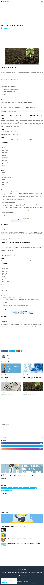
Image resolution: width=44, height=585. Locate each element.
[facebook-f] (19, 576)
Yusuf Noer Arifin (10, 355)
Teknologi (15, 488)
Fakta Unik (4, 490)
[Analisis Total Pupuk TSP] (33, 386)
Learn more (10, 580)
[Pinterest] (19, 351)
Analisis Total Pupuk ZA (11, 111)
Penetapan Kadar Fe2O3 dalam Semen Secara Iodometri (10, 376)
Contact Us (34, 583)
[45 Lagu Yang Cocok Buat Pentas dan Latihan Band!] (22, 518)
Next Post (41, 437)
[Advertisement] (22, 12)
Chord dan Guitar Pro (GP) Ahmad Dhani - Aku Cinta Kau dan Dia (19, 528)
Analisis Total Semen (6, 394)
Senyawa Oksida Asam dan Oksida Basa (15, 533)
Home (2, 22)
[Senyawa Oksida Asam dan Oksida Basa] (3, 535)
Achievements (28, 583)
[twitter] (22, 576)
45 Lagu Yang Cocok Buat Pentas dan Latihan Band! (14, 526)
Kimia (10, 488)
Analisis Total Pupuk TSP (29, 394)
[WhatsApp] (17, 351)
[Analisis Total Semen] (11, 386)
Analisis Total (6, 22)
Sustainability (33, 488)
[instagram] (24, 576)
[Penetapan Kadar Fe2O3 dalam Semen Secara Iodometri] (11, 368)
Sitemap (23, 583)
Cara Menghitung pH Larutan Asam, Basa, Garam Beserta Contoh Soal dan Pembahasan (24, 543)
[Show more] (24, 351)
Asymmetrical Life (25, 581)
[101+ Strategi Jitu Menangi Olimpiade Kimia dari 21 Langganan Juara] (22, 468)
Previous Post (3, 437)
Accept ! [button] (4, 582)
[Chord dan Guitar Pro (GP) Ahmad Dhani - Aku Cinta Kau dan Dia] (3, 530)
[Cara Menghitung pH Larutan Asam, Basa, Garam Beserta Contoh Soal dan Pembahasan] (3, 544)
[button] (1, 1)
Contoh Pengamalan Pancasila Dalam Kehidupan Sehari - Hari (19, 538)
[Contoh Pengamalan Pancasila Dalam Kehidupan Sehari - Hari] (3, 540)
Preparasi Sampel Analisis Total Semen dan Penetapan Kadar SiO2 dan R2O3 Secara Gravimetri (32, 377)
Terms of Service (18, 583)
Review (9, 490)
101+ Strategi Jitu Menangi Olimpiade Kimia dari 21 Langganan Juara (18, 475)
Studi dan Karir (26, 488)
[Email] (21, 351)
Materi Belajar (4, 488)
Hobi (20, 488)
